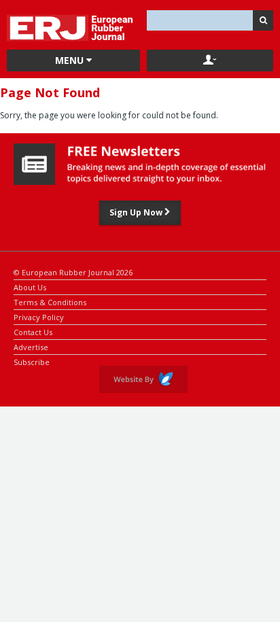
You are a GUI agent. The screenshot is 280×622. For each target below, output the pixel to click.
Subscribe (32, 361)
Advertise (31, 346)
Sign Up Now (136, 212)
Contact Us (33, 331)
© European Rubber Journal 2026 (73, 271)
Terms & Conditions (50, 301)
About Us (30, 286)
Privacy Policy (39, 316)
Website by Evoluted (143, 379)
